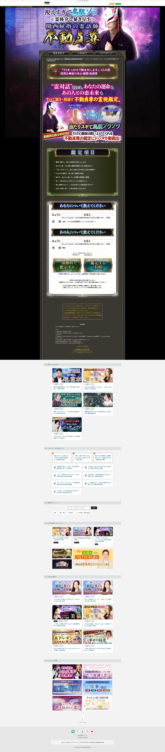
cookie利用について (82, 735)
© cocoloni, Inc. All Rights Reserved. (82, 747)
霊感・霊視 (62, 512)
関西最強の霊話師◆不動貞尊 (73, 59)
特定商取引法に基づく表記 (82, 349)
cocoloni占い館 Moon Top (54, 59)
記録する (77, 255)
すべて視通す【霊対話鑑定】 (83, 512)
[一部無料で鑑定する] (67, 265)
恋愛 (55, 512)
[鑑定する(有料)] (97, 265)
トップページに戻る (82, 346)
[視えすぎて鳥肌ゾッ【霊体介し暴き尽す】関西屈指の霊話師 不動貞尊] (82, 35)
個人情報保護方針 (70, 312)
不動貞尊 (70, 512)
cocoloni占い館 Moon (82, 737)
